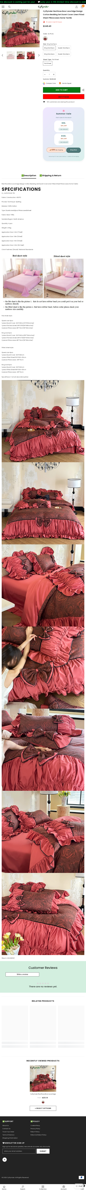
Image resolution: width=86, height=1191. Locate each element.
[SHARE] (82, 90)
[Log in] (76, 7)
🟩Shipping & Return (50, 175)
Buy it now (63, 97)
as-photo (43, 1102)
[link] (15, 1043)
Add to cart (62, 90)
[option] (21, 28)
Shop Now (73, 150)
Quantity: (46, 70)
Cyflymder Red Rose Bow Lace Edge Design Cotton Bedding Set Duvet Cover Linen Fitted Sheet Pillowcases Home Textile (43, 1094)
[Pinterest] (4, 1159)
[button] (2, 55)
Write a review (22, 974)
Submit (43, 1151)
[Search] (9, 6)
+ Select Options (43, 1108)
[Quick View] (53, 1069)
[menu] (3, 6)
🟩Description (28, 175)
